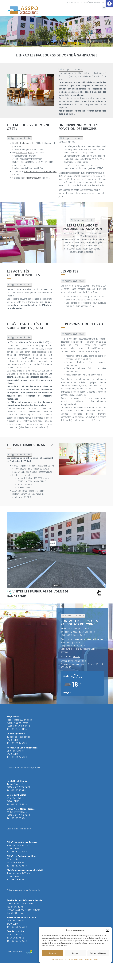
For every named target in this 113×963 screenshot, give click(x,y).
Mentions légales (57, 959)
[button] (109, 3)
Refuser (75, 953)
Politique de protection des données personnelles (81, 959)
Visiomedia (18, 951)
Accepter (52, 953)
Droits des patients (25, 829)
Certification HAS (73, 2)
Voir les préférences (98, 953)
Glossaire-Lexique (100, 2)
